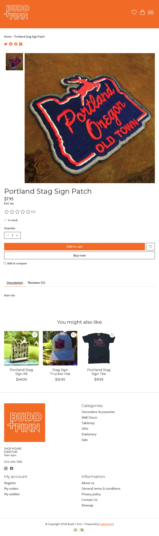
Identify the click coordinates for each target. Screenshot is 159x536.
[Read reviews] (17, 211)
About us (88, 483)
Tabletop (88, 423)
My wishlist (12, 494)
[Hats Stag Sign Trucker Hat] (60, 348)
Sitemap (87, 505)
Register (10, 483)
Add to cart (74, 246)
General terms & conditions (101, 489)
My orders (11, 489)
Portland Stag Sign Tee (99, 372)
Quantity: (10, 228)
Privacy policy (91, 494)
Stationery (89, 434)
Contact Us (90, 500)
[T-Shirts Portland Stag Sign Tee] (99, 348)
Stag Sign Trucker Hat (60, 372)
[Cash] (75, 530)
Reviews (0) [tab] (36, 283)
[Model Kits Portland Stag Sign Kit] (21, 348)
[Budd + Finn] (17, 12)
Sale (85, 440)
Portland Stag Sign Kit (21, 372)
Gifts (85, 429)
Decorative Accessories (98, 412)
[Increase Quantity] (16, 235)
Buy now (79, 255)
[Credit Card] (81, 530)
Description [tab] (15, 283)
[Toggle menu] (151, 12)
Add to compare (17, 263)
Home (8, 36)
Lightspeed (107, 524)
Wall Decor (89, 417)
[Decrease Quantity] (8, 235)
